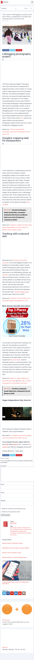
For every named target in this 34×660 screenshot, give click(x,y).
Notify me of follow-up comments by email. (14, 508)
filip (11, 528)
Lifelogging (16, 529)
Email (3, 492)
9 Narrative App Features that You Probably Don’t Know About (15, 582)
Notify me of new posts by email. (11, 512)
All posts (4, 8)
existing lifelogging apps (21, 292)
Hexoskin (5, 275)
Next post (5, 647)
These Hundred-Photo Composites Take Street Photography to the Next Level (16, 131)
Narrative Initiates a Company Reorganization (14, 557)
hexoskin (19, 528)
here (21, 118)
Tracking (18, 533)
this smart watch (15, 360)
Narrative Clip (28, 529)
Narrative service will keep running (11, 552)
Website (3, 500)
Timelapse (13, 533)
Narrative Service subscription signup (12, 543)
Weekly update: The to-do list (13, 649)
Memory (21, 529)
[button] (31, 8)
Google (14, 528)
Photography (13, 531)
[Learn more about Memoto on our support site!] (17, 609)
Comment (4, 466)
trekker (23, 533)
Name (3, 484)
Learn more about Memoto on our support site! (15, 623)
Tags (25, 8)
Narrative (13, 523)
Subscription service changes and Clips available (15, 548)
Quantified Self (22, 531)
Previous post (6, 620)
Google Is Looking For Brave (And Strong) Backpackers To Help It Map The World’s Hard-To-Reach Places (17, 227)
